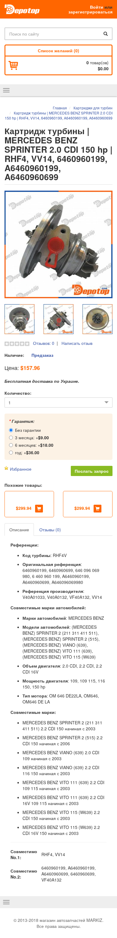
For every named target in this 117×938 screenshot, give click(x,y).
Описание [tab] (19, 529)
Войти (96, 7)
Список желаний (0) (58, 50)
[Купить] (39, 508)
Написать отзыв (77, 343)
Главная (60, 107)
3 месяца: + (32, 437)
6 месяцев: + (34, 445)
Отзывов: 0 (43, 343)
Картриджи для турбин (93, 107)
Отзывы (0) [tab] (50, 529)
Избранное (21, 469)
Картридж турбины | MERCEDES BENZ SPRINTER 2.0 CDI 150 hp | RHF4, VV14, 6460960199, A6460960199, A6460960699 (58, 115)
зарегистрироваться (90, 12)
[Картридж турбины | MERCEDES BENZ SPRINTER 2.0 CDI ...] (58, 244)
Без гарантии (28, 430)
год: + (27, 452)
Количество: (18, 393)
